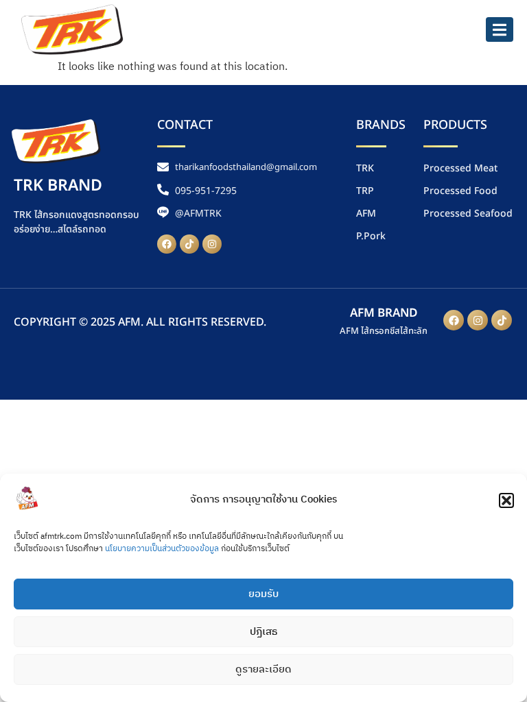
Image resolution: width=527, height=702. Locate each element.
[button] (506, 500)
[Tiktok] (189, 244)
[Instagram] (212, 244)
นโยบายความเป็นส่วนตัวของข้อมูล (162, 548)
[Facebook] (166, 244)
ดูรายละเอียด (263, 669)
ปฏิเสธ (263, 631)
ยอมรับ (263, 594)
